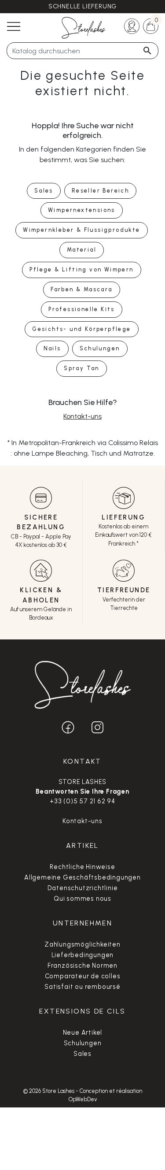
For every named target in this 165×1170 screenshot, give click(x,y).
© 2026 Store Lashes (49, 1091)
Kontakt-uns (82, 416)
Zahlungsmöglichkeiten (82, 944)
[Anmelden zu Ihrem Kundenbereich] (131, 25)
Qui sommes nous (82, 899)
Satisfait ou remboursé (82, 987)
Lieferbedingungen (82, 955)
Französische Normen (82, 965)
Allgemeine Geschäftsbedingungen (82, 877)
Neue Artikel (83, 1032)
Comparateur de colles (83, 976)
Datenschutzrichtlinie (83, 888)
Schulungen (83, 1043)
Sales (82, 1054)
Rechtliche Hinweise (82, 867)
